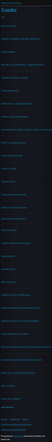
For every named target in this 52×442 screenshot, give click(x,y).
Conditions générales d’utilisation (16, 424)
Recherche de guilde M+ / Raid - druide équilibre (20, 321)
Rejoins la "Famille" (9, 168)
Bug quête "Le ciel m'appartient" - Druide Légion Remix (23, 65)
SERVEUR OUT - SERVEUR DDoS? (16, 103)
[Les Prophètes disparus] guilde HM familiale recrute (21, 360)
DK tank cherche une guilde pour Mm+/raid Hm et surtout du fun (26, 347)
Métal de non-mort (8, 282)
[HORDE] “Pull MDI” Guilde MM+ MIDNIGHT (20, 39)
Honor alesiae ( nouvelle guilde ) (13, 219)
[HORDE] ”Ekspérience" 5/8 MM (14, 78)
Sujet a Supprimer (8, 386)
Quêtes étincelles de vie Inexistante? (15, 334)
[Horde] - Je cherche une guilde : (13, 142)
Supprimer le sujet (8, 181)
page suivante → (8, 407)
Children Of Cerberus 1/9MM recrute (15, 295)
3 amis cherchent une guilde (11, 155)
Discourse (17, 436)
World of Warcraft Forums (11, 3)
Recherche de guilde (9, 230)
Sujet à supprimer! (8, 256)
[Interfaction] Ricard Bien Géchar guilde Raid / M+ (20, 308)
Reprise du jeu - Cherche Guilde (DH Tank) (18, 373)
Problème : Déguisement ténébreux (14, 117)
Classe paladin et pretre (10, 90)
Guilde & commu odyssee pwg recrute (16, 243)
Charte (25, 419)
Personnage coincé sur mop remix (14, 207)
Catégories (15, 419)
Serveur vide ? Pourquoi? (11, 399)
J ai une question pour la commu (13, 194)
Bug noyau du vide (8, 26)
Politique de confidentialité (13, 429)
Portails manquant (8, 52)
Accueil (4, 419)
